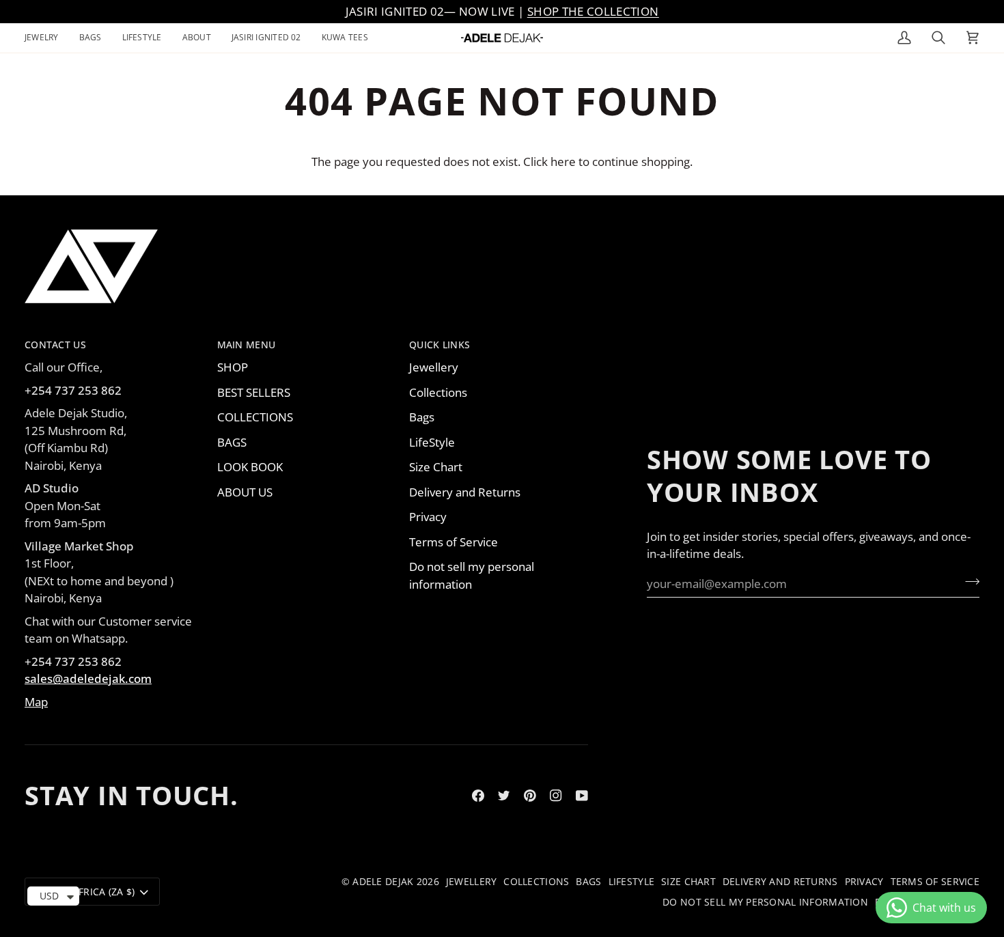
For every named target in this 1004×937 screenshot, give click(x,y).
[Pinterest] (530, 795)
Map (36, 702)
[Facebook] (478, 795)
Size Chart (435, 467)
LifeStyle (432, 442)
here (563, 161)
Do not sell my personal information (765, 901)
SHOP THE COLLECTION (592, 11)
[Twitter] (504, 795)
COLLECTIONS (255, 417)
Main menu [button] (246, 344)
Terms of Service (453, 542)
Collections (438, 392)
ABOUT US (245, 492)
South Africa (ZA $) (85, 891)
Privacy (428, 517)
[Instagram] (556, 795)
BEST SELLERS (253, 392)
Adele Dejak (382, 881)
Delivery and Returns (464, 492)
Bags (421, 417)
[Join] (968, 582)
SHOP (232, 367)
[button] (47, 38)
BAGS (232, 442)
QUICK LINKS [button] (439, 344)
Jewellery (433, 367)
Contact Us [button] (55, 344)
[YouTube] (582, 795)
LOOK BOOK (250, 467)
